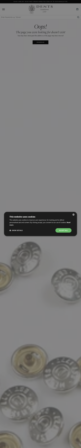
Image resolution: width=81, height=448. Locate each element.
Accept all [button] (63, 230)
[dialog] (40, 224)
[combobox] (73, 215)
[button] (16, 230)
